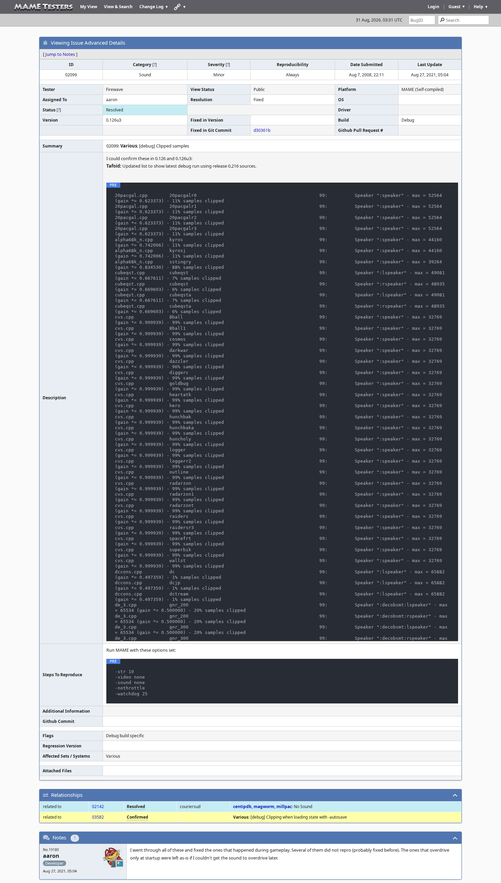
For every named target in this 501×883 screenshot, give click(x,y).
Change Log (151, 7)
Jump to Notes (60, 54)
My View (88, 7)
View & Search (118, 7)
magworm (264, 806)
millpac (284, 806)
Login (433, 7)
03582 (98, 817)
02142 (98, 806)
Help (478, 7)
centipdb (242, 806)
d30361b (262, 130)
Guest (454, 7)
